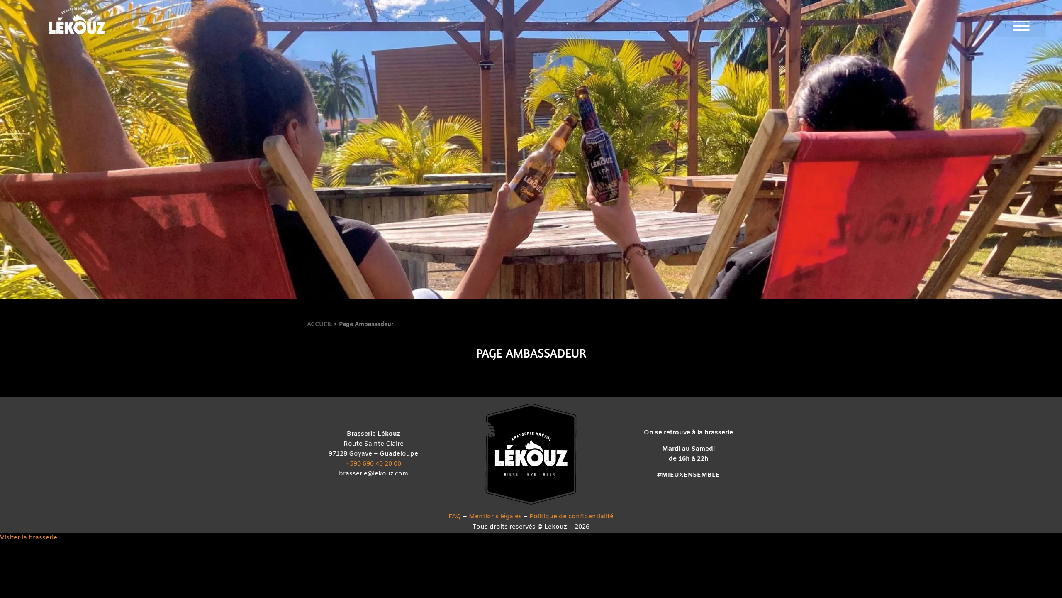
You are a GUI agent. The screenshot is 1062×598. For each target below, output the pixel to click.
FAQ (454, 516)
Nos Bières (958, 164)
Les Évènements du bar (958, 248)
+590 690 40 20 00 (373, 464)
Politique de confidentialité (571, 516)
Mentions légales (495, 516)
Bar (958, 206)
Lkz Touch (957, 122)
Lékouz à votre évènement (958, 374)
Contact (958, 416)
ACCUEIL (320, 324)
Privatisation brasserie (958, 332)
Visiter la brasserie (28, 538)
